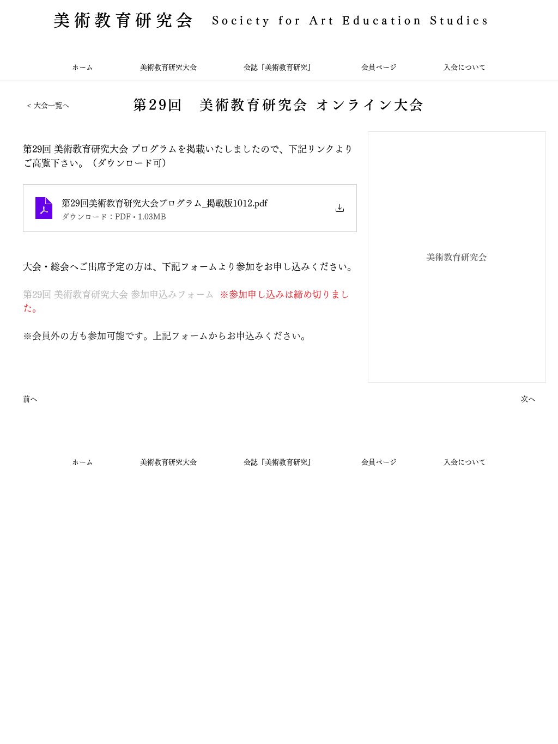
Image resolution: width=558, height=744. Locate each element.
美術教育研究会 (125, 20)
